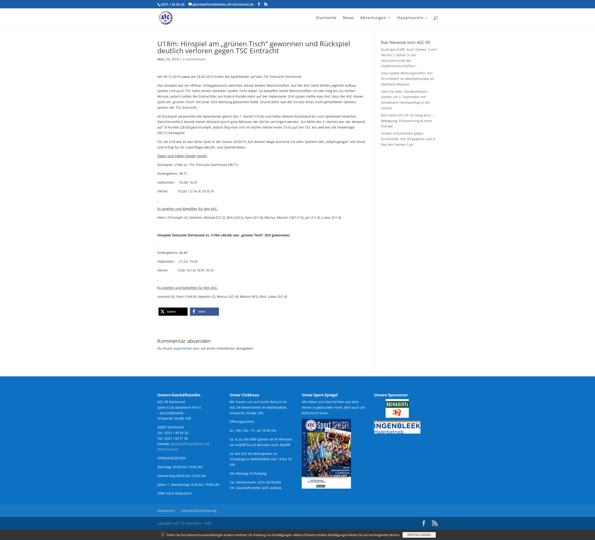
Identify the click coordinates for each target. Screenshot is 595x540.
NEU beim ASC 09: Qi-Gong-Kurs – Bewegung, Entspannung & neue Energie (407, 121)
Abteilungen (373, 18)
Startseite (326, 18)
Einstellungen (419, 535)
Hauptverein (410, 18)
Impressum (166, 510)
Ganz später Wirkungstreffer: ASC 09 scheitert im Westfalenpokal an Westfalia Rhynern (407, 78)
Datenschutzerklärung (198, 510)
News (348, 18)
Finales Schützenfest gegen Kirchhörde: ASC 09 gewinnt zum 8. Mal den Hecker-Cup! (408, 139)
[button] (173, 312)
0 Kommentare (194, 59)
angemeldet (182, 348)
